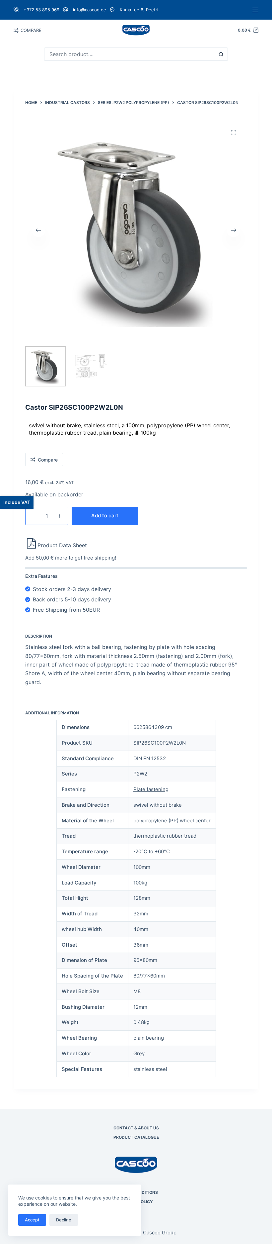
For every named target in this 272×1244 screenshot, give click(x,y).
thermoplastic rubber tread (164, 836)
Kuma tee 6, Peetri (139, 9)
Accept (32, 1219)
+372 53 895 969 (41, 9)
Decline (63, 1219)
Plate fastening (151, 789)
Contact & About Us (136, 1127)
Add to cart (104, 515)
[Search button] (221, 54)
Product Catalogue (136, 1137)
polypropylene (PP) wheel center (172, 820)
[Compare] (16, 30)
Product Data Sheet (62, 545)
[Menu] (255, 10)
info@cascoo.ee (89, 9)
